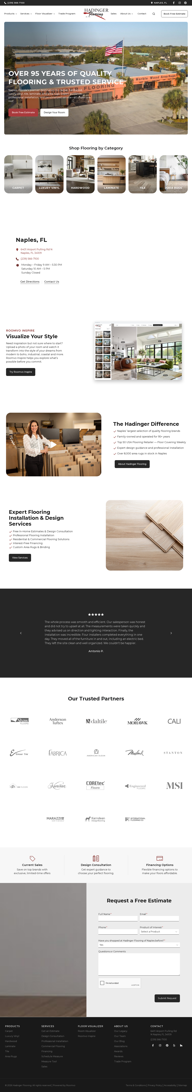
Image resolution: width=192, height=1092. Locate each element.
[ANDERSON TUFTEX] (57, 721)
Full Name (104, 914)
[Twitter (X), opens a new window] (185, 2)
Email (143, 914)
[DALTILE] (96, 721)
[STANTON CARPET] (173, 753)
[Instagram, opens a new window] (179, 2)
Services (24, 13)
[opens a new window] (132, 3)
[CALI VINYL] (174, 721)
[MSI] (174, 785)
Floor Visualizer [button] (43, 13)
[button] (153, 13)
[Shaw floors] (20, 721)
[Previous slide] (21, 633)
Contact (142, 13)
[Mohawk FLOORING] (137, 721)
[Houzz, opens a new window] (181, 1045)
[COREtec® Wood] (95, 785)
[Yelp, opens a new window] (174, 1045)
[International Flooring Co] (135, 819)
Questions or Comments (112, 951)
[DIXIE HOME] (18, 785)
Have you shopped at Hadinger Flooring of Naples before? (131, 940)
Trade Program (66, 13)
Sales (114, 13)
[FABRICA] (57, 753)
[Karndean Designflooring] (95, 819)
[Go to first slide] (171, 633)
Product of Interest (151, 927)
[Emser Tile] (19, 753)
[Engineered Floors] (135, 785)
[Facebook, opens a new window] (173, 2)
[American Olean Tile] (96, 753)
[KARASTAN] (57, 785)
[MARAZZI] (55, 819)
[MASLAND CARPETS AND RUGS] (134, 753)
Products (9, 13)
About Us (125, 13)
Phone (102, 927)
